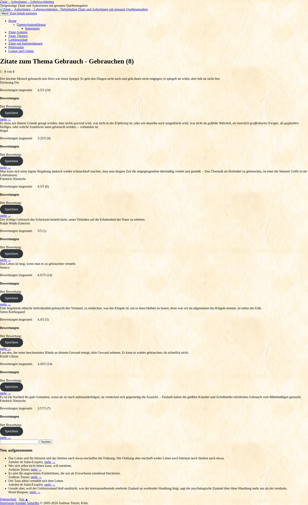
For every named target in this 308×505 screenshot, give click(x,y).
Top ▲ (23, 499)
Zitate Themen (18, 36)
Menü (5, 13)
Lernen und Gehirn (21, 51)
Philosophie (16, 47)
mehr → (5, 119)
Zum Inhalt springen (23, 13)
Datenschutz (8, 499)
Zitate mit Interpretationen (25, 43)
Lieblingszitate (18, 39)
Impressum (32, 28)
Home (12, 21)
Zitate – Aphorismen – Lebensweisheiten (27, 2)
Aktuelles (33, 503)
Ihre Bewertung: (11, 106)
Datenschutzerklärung (31, 24)
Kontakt (20, 503)
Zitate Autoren (17, 32)
